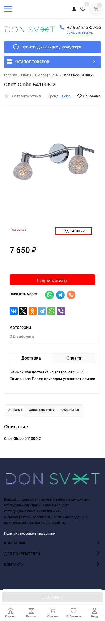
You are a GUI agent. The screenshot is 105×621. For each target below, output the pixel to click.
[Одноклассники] (33, 311)
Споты (26, 75)
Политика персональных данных (29, 533)
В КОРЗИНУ (52, 597)
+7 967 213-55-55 (84, 27)
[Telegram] (42, 311)
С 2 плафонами (47, 75)
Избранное (92, 96)
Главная (10, 75)
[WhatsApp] (51, 311)
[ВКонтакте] (14, 311)
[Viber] (61, 311)
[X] (23, 311)
